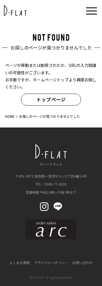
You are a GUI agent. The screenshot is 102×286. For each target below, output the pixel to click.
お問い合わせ (82, 262)
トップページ (51, 99)
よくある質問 (19, 262)
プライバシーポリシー (51, 262)
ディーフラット (51, 164)
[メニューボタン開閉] (91, 10)
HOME (9, 116)
